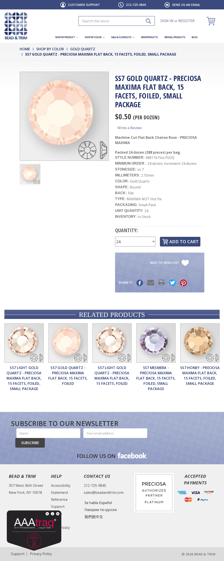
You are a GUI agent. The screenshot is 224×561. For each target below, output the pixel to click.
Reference (59, 499)
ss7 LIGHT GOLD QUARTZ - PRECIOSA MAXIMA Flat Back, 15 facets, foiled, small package (24, 378)
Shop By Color (93, 37)
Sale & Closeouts (121, 37)
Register (186, 20)
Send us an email (186, 5)
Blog (194, 37)
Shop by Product (65, 37)
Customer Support (84, 5)
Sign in (166, 20)
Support (58, 506)
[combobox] (116, 21)
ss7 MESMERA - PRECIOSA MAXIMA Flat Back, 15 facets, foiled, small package (155, 378)
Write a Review (129, 127)
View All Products (174, 37)
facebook (132, 455)
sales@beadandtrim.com (104, 492)
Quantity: (126, 230)
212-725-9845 (136, 5)
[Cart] (211, 21)
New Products (149, 37)
